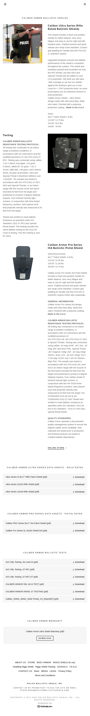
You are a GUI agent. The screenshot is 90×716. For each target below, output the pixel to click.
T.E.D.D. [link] (73, 667)
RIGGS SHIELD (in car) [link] (64, 662)
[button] (4, 4)
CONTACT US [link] (25, 671)
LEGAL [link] (53, 671)
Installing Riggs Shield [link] (23, 667)
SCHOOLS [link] (62, 667)
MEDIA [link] (44, 671)
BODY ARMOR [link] (44, 662)
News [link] (36, 671)
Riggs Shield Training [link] (45, 667)
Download (45, 638)
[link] (84, 4)
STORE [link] (31, 662)
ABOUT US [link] (20, 662)
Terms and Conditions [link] (45, 675)
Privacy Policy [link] (64, 671)
